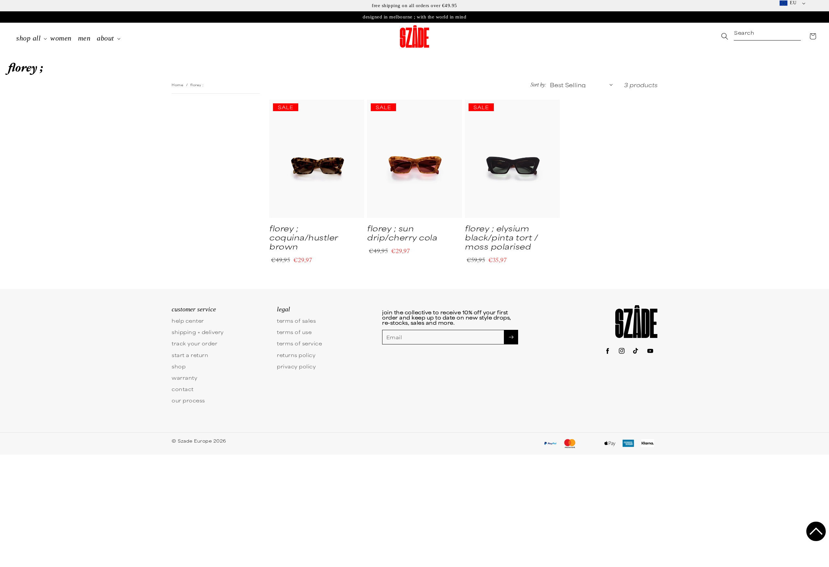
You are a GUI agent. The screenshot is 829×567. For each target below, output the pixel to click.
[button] (816, 531)
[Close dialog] (534, 227)
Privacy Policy (382, 359)
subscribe (351, 335)
